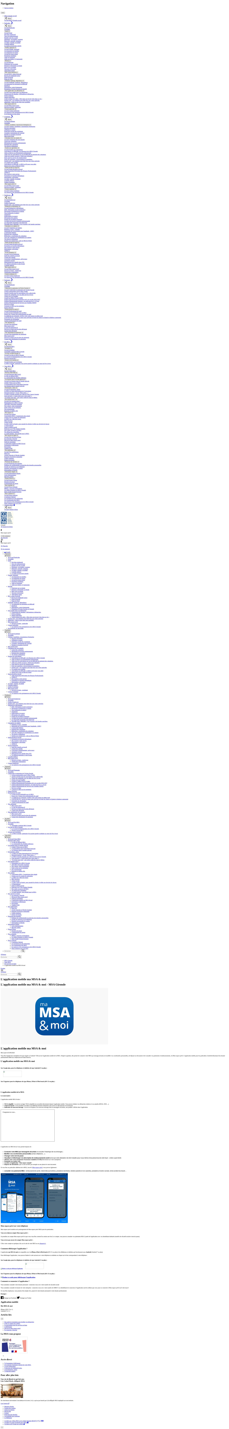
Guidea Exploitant (9, 182)
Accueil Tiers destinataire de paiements (15, 334)
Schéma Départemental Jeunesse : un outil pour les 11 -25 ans (21, 301)
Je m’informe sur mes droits (12, 114)
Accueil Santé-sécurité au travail (13, 169)
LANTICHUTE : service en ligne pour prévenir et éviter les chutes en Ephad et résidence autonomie (32, 317)
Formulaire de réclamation (11, 319)
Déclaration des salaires (11, 218)
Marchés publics (9, 476)
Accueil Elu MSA (9, 346)
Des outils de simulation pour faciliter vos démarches (19, 1322)
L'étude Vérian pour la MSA (12, 383)
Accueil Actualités (9, 350)
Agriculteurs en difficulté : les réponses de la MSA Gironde (21, 151)
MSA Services (8, 421)
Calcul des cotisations (10, 141)
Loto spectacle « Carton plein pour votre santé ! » (18, 396)
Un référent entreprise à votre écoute (14, 264)
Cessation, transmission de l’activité (14, 133)
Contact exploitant (10, 189)
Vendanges (7, 214)
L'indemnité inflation (10, 232)
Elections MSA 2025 (10, 372)
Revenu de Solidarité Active (12, 76)
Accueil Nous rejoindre (10, 487)
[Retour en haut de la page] (2, 1427)
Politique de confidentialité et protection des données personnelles (22, 465)
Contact (6, 1413)
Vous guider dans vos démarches (14, 90)
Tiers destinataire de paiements (13, 332)
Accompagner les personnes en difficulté (15, 84)
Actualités (7, 29)
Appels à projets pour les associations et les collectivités (20, 293)
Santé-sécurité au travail (11, 167)
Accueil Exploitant (9, 121)
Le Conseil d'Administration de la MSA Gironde (18, 357)
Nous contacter (9, 493)
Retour (9, 18)
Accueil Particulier (9, 28)
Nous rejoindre (9, 485)
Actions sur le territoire (11, 360)
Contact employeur (10, 274)
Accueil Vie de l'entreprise (11, 254)
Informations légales (10, 471)
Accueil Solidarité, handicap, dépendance (16, 82)
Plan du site (7, 1411)
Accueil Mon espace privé (11, 105)
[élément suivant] (2, 1319)
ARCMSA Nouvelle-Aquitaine (13, 404)
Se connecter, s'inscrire (10, 439)
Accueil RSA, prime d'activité (12, 74)
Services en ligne (9, 304)
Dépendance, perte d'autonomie (13, 87)
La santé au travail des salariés (12, 46)
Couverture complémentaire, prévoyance (15, 259)
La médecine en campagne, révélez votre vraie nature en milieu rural (23, 316)
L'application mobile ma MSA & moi (14, 443)
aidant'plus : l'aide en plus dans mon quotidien (17, 102)
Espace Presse (9, 478)
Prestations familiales (10, 56)
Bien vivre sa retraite (10, 67)
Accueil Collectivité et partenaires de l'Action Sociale (19, 290)
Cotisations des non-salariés (12, 138)
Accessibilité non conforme (12, 1416)
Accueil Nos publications (11, 452)
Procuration (7, 447)
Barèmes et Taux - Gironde (12, 229)
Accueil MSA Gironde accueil (12, 20)
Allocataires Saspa (9, 70)
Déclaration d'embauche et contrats (14, 211)
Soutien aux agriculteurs (11, 148)
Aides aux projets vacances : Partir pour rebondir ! (18, 156)
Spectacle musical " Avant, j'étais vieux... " (16, 393)
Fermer (8, 555)
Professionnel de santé (11, 309)
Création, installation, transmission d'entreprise (17, 124)
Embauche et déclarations (12, 206)
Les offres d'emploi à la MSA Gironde (15, 490)
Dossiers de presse (9, 482)
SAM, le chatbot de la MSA (12, 1323)
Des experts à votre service (11, 174)
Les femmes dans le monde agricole (14, 379)
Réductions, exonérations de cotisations (15, 236)
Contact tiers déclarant (10, 331)
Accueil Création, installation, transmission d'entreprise (19, 126)
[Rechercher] (23, 950)
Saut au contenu (8, 8)
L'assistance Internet (10, 497)
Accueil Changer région (11, 509)
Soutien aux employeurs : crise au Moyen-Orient (18, 241)
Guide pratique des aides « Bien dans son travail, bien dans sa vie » (23, 99)
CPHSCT (7, 172)
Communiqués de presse (11, 483)
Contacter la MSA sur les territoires (14, 306)
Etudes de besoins (9, 460)
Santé (6, 31)
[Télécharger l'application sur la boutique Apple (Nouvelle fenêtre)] (18, 1277)
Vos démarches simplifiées (11, 432)
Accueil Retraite (8, 62)
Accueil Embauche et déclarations (13, 208)
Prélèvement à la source (11, 216)
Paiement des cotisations (11, 144)
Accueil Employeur (9, 200)
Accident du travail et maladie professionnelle (17, 221)
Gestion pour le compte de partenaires (15, 417)
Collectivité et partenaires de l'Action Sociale (16, 288)
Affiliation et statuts (9, 130)
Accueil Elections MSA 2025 (12, 374)
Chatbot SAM (8, 448)
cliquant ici (42, 1243)
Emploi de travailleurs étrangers (13, 219)
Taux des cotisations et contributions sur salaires (17, 237)
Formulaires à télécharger (11, 445)
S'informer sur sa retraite (11, 64)
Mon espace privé (10, 104)
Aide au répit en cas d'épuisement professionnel (17, 153)
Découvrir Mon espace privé (12, 440)
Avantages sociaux (9, 260)
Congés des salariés (9, 257)
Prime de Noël (8, 79)
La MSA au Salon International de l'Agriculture (17, 391)
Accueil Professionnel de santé (13, 311)
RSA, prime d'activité (10, 72)
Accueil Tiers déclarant (10, 324)
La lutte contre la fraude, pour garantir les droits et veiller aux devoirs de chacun (26, 424)
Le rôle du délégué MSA (11, 376)
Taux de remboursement (11, 36)
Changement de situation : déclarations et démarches (19, 94)
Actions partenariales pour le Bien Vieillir (16, 291)
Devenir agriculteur (9, 128)
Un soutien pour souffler (11, 162)
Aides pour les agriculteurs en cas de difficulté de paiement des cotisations (25, 154)
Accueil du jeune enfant (11, 54)
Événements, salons (10, 387)
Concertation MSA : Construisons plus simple (17, 416)
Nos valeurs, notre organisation (13, 406)
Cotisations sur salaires (11, 226)
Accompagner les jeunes (11, 52)
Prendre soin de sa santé (11, 38)
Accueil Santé (8, 33)
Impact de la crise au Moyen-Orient (14, 166)
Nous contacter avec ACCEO (12, 503)
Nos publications (9, 450)
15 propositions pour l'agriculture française (16, 384)
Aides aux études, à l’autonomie (13, 59)
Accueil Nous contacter (11, 495)
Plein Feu (7, 453)
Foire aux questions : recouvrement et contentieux (18, 159)
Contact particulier (10, 109)
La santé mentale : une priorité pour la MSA (16, 433)
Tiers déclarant (9, 322)
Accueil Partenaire (9, 285)
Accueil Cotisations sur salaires (13, 228)
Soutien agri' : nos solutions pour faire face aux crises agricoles (22, 100)
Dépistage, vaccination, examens (13, 39)
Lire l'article (4, 1403)
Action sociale (8, 422)
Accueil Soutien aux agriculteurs (13, 149)
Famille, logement (10, 47)
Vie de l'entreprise (10, 252)
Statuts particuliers (9, 97)
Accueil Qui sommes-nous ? (12, 401)
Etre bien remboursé (10, 34)
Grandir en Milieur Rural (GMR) (13, 298)
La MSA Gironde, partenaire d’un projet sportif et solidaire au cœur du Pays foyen (27, 363)
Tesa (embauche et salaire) (11, 213)
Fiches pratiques (8, 95)
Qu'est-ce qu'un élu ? (10, 358)
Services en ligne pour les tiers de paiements (16, 337)
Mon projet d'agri (9, 136)
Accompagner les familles (11, 51)
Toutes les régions (9, 1410)
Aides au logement (9, 57)
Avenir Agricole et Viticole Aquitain (14, 455)
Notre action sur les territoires (12, 407)
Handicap (7, 85)
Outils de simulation (10, 442)
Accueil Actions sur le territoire (13, 362)
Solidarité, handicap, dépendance (14, 80)
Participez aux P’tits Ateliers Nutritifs (14, 429)
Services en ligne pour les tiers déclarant (15, 329)
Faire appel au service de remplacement (15, 158)
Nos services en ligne (11, 435)
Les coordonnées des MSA (12, 500)
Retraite (7, 60)
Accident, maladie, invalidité (12, 42)
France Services (8, 307)
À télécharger (8, 1327)
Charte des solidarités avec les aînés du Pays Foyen (18, 294)
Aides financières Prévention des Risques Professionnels (20, 171)
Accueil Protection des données (13, 463)
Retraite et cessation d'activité (12, 134)
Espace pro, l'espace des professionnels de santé (17, 314)
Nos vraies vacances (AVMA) (12, 430)
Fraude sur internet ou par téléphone (14, 467)
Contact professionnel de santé (12, 321)
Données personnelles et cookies (13, 468)
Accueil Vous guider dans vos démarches (15, 92)
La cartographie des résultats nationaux (15, 377)
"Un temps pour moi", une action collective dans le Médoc (20, 397)
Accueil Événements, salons (12, 389)
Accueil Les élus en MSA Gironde (14, 355)
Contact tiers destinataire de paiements (15, 339)
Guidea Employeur (9, 203)
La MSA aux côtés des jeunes (12, 419)
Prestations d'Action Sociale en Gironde (15, 89)
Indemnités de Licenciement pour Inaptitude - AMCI (19, 231)
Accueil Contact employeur (12, 276)
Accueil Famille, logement (11, 49)
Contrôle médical (9, 44)
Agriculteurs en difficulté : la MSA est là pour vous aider (20, 164)
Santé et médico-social (10, 427)
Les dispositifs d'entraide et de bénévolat (15, 222)
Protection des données (11, 462)
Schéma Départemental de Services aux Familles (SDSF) (20, 303)
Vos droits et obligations (11, 146)
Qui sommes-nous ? (10, 399)
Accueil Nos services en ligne (12, 437)
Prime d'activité (8, 77)
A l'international (8, 425)
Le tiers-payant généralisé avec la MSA (15, 312)
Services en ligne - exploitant (12, 187)
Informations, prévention (11, 177)
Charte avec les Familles (11, 296)
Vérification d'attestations (11, 272)
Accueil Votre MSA (10, 371)
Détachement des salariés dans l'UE (14, 262)
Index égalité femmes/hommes (12, 492)
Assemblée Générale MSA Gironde (14, 351)
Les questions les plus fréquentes (13, 498)
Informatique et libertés (10, 470)
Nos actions (8, 412)
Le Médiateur (8, 1418)
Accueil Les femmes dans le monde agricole (16, 381)
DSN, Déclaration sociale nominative (14, 210)
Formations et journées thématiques (14, 176)
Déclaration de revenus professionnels (15, 143)
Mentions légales (9, 1406)
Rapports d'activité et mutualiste (13, 457)
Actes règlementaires (10, 475)
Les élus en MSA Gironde (12, 353)
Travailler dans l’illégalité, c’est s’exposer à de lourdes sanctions (22, 224)
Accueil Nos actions (10, 414)
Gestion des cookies (10, 1408)
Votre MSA (7, 962)
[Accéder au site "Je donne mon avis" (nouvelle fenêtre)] (14, 1352)
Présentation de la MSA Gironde (13, 403)
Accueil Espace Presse (10, 480)
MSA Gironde (8, 960)
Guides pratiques (9, 458)
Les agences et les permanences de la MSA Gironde (19, 112)
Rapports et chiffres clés (11, 411)
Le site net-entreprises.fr (11, 327)
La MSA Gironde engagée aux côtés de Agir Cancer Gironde (21, 394)
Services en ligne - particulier (12, 107)
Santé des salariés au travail (12, 256)
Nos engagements (9, 409)
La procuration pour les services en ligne (15, 1325)
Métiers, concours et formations (13, 488)
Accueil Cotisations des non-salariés (14, 139)
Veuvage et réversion (10, 69)
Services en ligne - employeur (12, 270)
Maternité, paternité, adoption (12, 41)
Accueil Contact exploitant (11, 191)
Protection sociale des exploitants (13, 131)
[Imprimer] (2, 970)
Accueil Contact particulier (11, 111)
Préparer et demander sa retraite (13, 66)
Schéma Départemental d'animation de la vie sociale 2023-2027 (22, 299)
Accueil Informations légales (12, 473)
